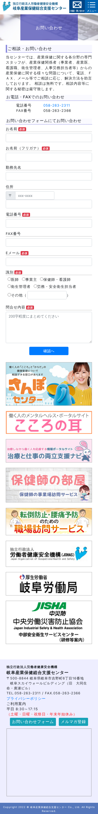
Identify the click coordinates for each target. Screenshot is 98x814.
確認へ (48, 351)
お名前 (15, 129)
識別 (13, 272)
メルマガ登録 (73, 721)
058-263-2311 (56, 105)
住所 (10, 187)
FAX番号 (13, 234)
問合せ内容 (19, 307)
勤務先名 (13, 167)
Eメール (16, 253)
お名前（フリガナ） (27, 148)
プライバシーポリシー (26, 698)
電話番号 (17, 214)
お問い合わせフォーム (33, 721)
